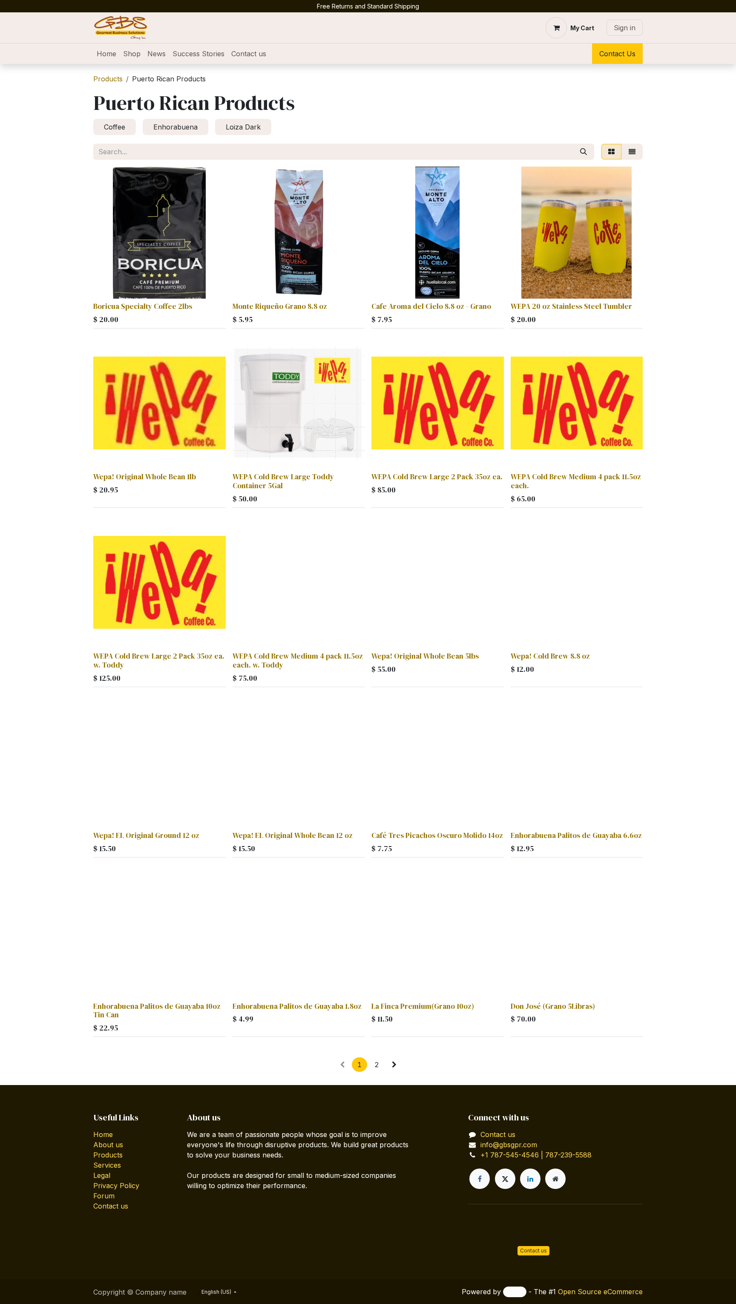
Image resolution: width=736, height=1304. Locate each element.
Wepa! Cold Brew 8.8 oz (550, 656)
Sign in (624, 27)
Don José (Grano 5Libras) (553, 1006)
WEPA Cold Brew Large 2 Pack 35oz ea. (437, 477)
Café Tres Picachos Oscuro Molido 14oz (437, 835)
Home (103, 1134)
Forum (104, 1196)
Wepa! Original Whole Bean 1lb (144, 477)
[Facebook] (479, 1179)
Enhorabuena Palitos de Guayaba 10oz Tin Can (157, 1010)
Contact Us (617, 53)
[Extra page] (555, 1179)
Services (107, 1165)
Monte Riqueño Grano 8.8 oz (280, 306)
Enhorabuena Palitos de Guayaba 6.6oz (576, 835)
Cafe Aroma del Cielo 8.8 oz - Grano (431, 306)
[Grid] (611, 152)
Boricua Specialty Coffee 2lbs (142, 306)
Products (108, 79)
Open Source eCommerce (600, 1291)
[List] (632, 152)
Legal (101, 1175)
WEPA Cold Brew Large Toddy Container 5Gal (283, 481)
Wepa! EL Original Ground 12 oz (146, 835)
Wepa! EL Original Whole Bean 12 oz (293, 835)
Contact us (110, 1206)
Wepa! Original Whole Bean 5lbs (425, 656)
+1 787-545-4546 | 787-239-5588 (536, 1155)
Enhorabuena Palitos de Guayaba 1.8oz (297, 1006)
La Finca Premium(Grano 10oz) (422, 1006)
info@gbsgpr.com (508, 1144)
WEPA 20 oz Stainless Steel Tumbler (571, 306)
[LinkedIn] (530, 1179)
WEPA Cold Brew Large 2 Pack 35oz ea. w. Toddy (158, 660)
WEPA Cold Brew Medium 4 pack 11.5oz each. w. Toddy (298, 660)
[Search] (583, 152)
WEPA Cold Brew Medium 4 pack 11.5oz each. (576, 481)
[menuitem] (106, 53)
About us (108, 1144)
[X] (505, 1179)
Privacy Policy (116, 1185)
